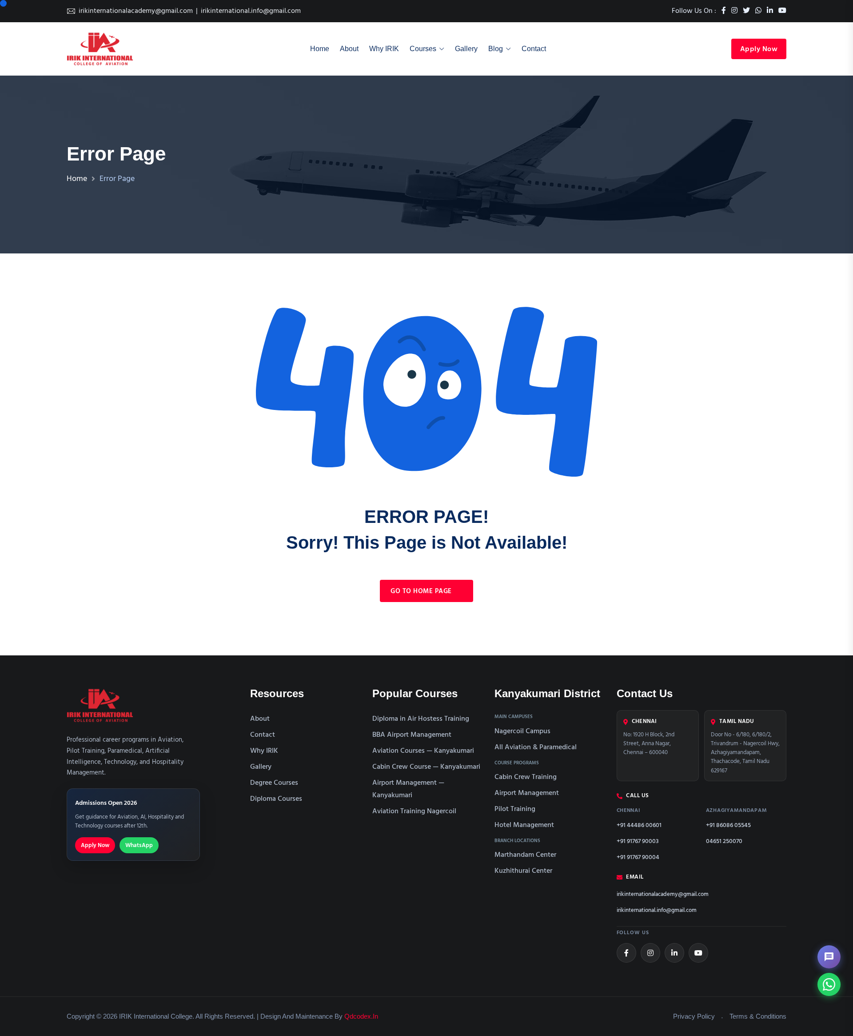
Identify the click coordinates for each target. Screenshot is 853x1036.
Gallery (466, 48)
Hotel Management (524, 825)
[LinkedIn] (674, 953)
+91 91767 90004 (638, 857)
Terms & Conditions (757, 1016)
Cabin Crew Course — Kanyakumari (426, 767)
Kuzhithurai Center (523, 871)
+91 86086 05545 (728, 825)
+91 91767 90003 (638, 841)
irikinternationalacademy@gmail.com (136, 11)
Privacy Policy (694, 1016)
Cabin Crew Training (525, 777)
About (349, 48)
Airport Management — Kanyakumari (408, 789)
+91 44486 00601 (639, 825)
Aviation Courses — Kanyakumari (423, 751)
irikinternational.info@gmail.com (251, 11)
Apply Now (759, 49)
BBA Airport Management (411, 735)
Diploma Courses (276, 799)
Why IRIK (384, 48)
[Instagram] (650, 953)
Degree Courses (274, 783)
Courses (423, 48)
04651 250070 (724, 841)
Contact (534, 48)
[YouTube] (698, 953)
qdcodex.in (361, 1016)
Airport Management (526, 793)
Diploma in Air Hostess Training (420, 719)
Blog (495, 48)
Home (319, 48)
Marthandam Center (525, 855)
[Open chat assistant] (829, 956)
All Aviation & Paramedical (535, 747)
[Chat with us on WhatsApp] (829, 984)
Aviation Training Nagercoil (414, 811)
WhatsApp (139, 845)
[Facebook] (626, 953)
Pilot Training (514, 809)
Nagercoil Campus (522, 731)
